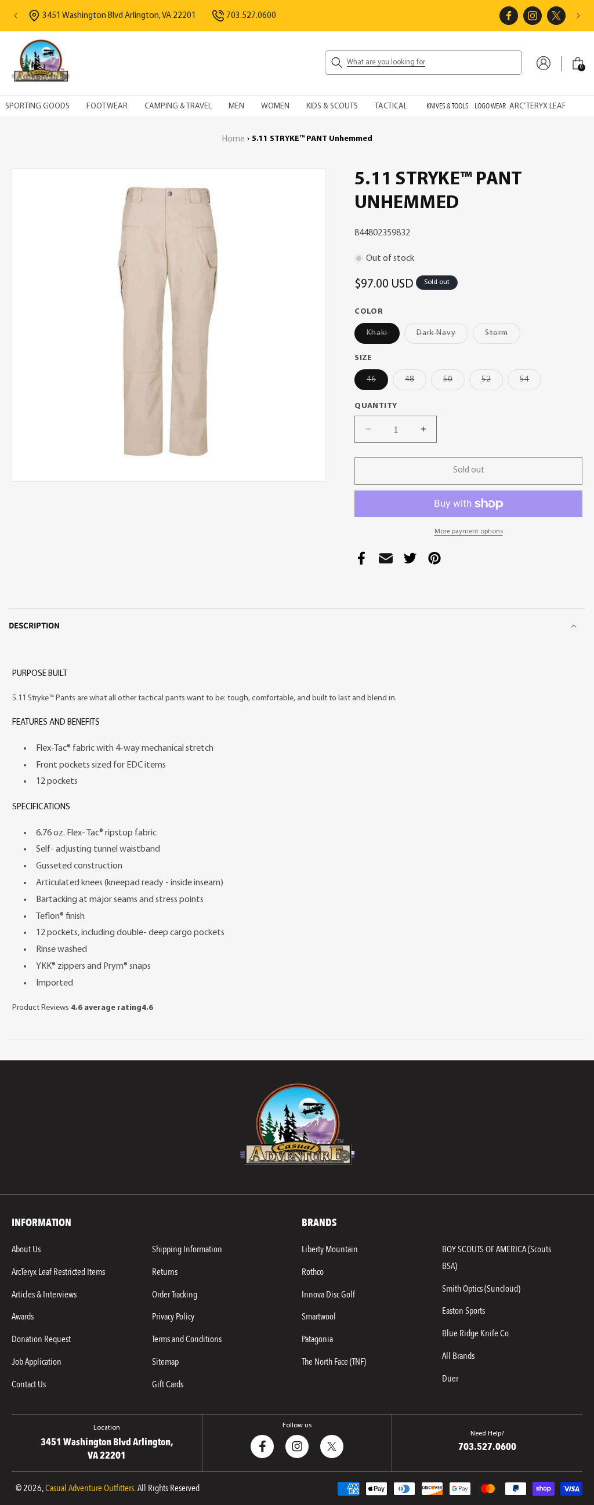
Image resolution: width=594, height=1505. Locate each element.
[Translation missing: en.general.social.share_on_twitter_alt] (410, 561)
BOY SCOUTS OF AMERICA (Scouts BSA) (496, 1258)
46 (377, 382)
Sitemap (165, 1361)
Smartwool (319, 1316)
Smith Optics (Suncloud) (481, 1288)
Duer (450, 1378)
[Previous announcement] (15, 16)
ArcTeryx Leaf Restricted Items (58, 1272)
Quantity (375, 406)
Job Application (36, 1361)
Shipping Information (187, 1249)
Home (233, 139)
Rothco (313, 1272)
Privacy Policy (173, 1316)
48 (415, 382)
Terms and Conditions (187, 1339)
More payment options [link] (468, 531)
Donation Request (41, 1339)
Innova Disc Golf (328, 1294)
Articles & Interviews (44, 1294)
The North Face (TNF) (334, 1361)
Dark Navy (442, 336)
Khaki (383, 336)
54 (530, 382)
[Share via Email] (386, 561)
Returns (165, 1272)
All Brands (458, 1356)
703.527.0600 (251, 16)
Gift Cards (167, 1384)
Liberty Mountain (330, 1249)
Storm (502, 336)
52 (492, 382)
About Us (26, 1249)
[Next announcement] (578, 16)
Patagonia (317, 1339)
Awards (23, 1316)
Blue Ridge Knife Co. (476, 1333)
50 (454, 382)
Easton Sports (463, 1310)
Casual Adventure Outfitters (89, 1488)
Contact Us (29, 1384)
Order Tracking (174, 1294)
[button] (423, 62)
